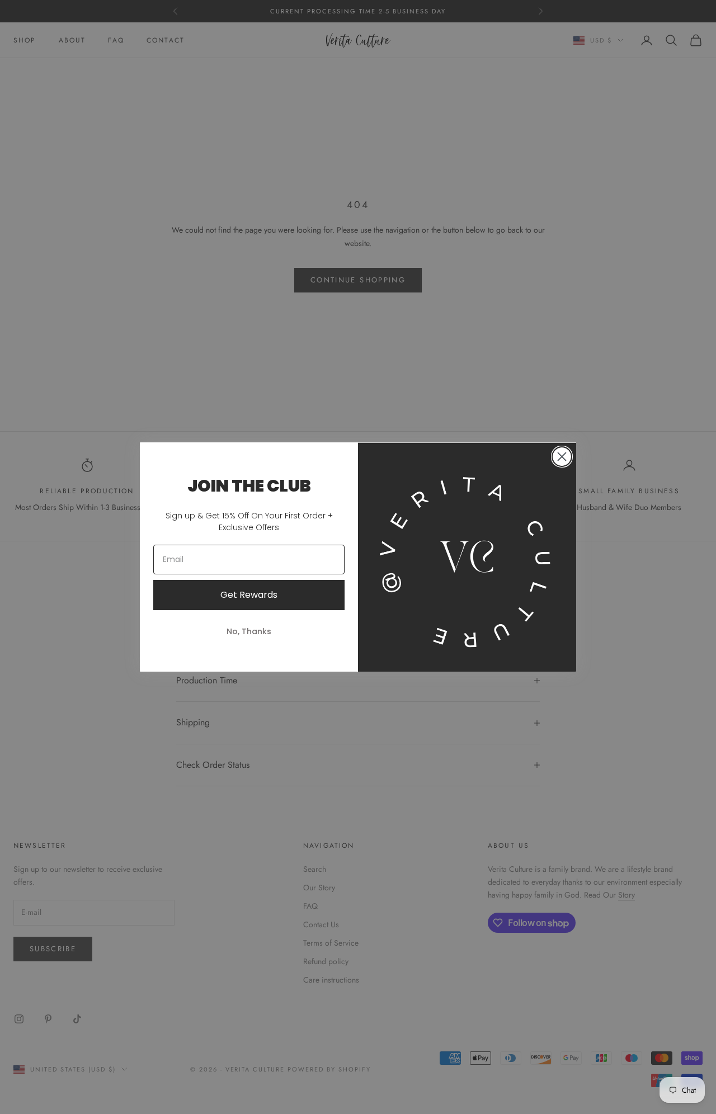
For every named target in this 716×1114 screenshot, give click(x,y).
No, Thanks (249, 631)
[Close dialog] (562, 456)
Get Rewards (248, 594)
